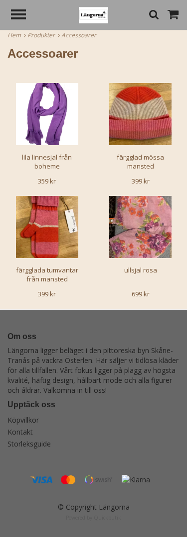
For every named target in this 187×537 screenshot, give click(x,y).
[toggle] (23, 15)
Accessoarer (79, 35)
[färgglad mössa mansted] (141, 114)
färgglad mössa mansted (140, 162)
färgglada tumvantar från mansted (47, 274)
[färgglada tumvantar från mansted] (47, 227)
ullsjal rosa (140, 270)
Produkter (42, 35)
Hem (15, 35)
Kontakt (20, 432)
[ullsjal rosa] (141, 227)
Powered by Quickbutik (93, 517)
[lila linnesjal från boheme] (47, 114)
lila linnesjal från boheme (47, 162)
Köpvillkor (23, 420)
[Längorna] (93, 14)
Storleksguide (29, 443)
